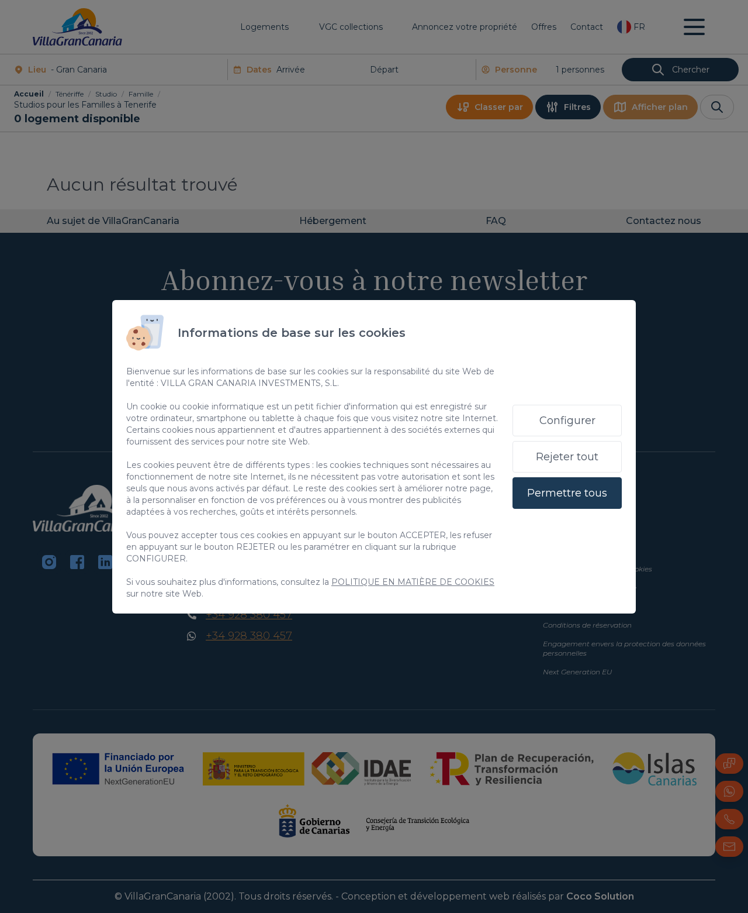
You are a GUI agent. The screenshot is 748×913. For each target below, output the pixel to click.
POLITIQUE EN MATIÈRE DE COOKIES (412, 582)
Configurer (567, 420)
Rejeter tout (567, 456)
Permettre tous (567, 493)
